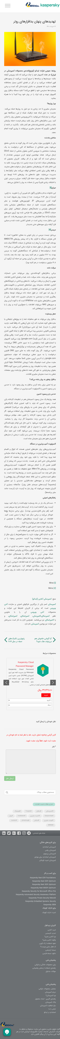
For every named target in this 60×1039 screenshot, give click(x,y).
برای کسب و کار (50, 873)
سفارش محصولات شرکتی (47, 988)
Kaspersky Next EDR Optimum (44, 881)
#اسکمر (36, 820)
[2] (55, 588)
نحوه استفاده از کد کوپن (47, 943)
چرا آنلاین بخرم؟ (50, 936)
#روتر (11, 816)
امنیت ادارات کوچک (49, 912)
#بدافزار (38, 811)
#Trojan (28, 811)
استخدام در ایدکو (50, 1012)
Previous (53, 682)
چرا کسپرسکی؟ (51, 995)
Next (6, 682)
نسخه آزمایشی (50, 950)
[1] (55, 582)
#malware (21, 816)
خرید (46, 695)
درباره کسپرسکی (50, 992)
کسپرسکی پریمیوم (49, 853)
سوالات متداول (51, 971)
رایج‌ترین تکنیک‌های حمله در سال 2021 (16, 640)
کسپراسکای (25, 616)
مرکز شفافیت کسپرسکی (48, 1005)
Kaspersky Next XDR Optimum (44, 884)
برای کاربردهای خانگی (48, 842)
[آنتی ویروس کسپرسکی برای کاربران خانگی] (42, 5)
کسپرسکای (45, 616)
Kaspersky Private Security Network (42, 898)
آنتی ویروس (35, 612)
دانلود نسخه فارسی (49, 953)
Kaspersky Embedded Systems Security (40, 901)
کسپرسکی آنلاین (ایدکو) (42, 598)
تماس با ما (52, 1009)
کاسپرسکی (37, 616)
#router (14, 820)
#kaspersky (49, 816)
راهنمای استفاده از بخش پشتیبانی (44, 968)
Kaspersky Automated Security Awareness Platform (36, 894)
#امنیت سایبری (35, 816)
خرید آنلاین (52, 930)
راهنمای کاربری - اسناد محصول (45, 999)
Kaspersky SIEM (50, 904)
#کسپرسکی (49, 811)
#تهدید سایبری (48, 820)
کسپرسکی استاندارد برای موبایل (45, 857)
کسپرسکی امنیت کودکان (47, 860)
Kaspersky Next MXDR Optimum (43, 888)
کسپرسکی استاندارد (49, 847)
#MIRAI (50, 825)
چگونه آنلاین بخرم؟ (49, 940)
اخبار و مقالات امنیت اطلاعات (44, 804)
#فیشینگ (18, 811)
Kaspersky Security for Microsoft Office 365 (39, 891)
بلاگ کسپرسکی (50, 1002)
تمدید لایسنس (50, 933)
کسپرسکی (51, 604)
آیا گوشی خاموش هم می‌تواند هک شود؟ (43, 640)
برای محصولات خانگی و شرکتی (45, 964)
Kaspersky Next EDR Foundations (43, 877)
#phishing (25, 820)
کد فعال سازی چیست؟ (48, 946)
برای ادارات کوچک (49, 908)
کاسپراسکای (49, 619)
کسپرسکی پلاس (50, 850)
